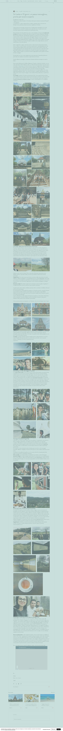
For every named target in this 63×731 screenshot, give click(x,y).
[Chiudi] (61, 729)
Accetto (58, 729)
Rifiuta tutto (53, 729)
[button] (61, 1)
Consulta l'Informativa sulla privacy (9, 729)
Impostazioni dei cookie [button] (46, 729)
